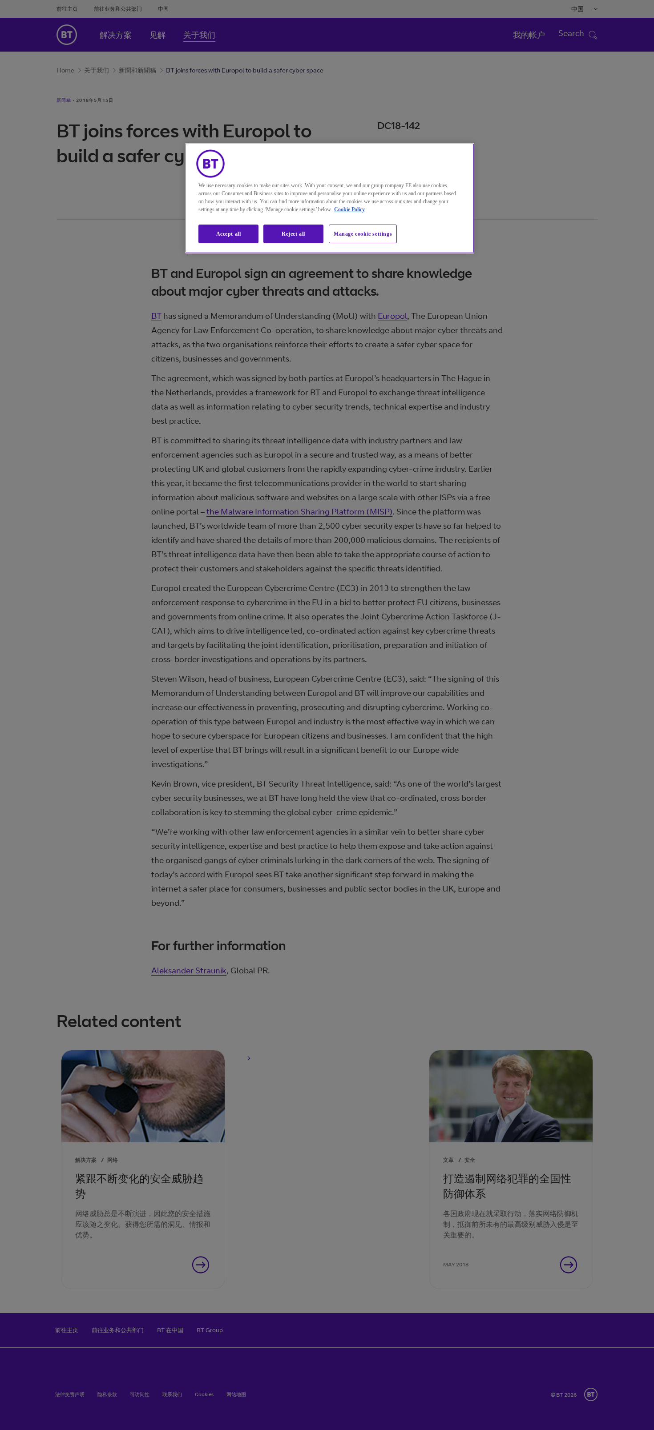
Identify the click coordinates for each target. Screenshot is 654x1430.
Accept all (228, 234)
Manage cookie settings (363, 234)
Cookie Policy (349, 209)
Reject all (293, 234)
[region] (329, 198)
